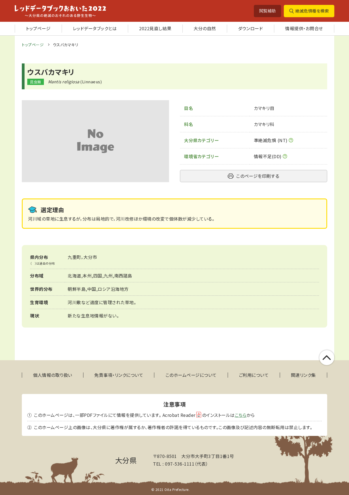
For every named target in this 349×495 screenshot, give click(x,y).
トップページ (38, 28)
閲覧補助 (267, 10)
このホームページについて (191, 375)
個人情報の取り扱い (52, 375)
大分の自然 (205, 28)
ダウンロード (250, 28)
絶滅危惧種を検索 (312, 11)
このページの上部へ (326, 357)
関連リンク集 (303, 375)
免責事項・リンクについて (118, 375)
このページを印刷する (257, 176)
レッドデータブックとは (95, 28)
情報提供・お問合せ (304, 28)
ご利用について (254, 375)
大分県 (126, 460)
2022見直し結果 (155, 28)
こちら (241, 415)
